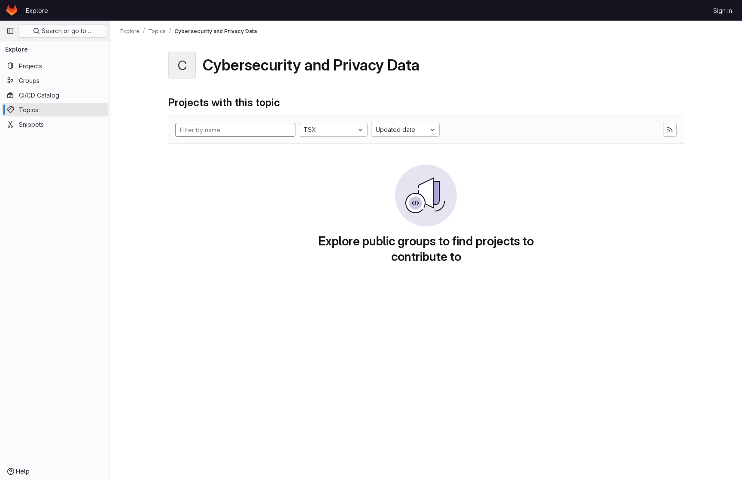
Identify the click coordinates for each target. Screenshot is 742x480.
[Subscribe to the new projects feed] (670, 130)
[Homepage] (12, 10)
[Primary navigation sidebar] (10, 31)
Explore (37, 10)
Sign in (722, 10)
